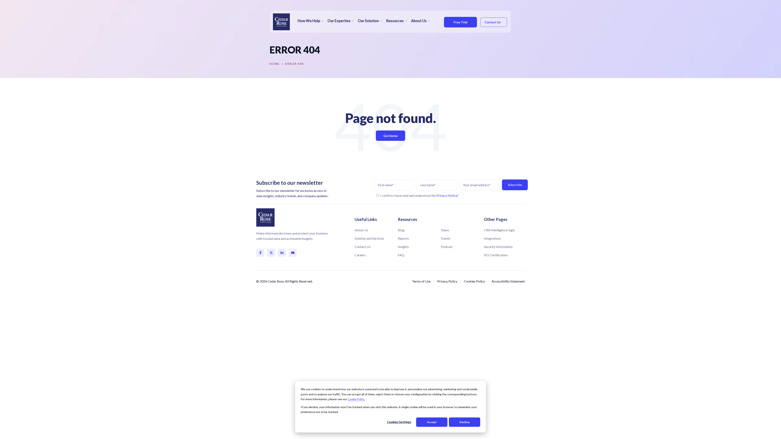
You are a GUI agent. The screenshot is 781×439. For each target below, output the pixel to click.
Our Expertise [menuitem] (338, 20)
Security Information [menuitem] (498, 247)
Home (274, 63)
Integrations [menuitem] (492, 238)
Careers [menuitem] (360, 255)
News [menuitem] (445, 230)
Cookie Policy (356, 399)
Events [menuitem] (445, 238)
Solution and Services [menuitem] (369, 238)
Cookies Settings (399, 422)
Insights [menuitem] (403, 247)
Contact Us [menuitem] (363, 247)
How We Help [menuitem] (309, 20)
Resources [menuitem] (395, 20)
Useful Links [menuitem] (366, 219)
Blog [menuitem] (401, 230)
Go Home (390, 136)
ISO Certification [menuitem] (496, 255)
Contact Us (493, 22)
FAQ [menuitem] (401, 255)
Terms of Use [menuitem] (421, 281)
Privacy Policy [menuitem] (447, 281)
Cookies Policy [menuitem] (474, 281)
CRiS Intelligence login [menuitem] (499, 230)
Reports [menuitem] (403, 238)
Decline (464, 422)
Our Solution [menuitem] (368, 20)
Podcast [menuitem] (447, 247)
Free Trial (460, 22)
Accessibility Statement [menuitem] (508, 281)
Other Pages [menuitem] (495, 219)
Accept (432, 422)
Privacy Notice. (447, 195)
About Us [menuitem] (419, 20)
